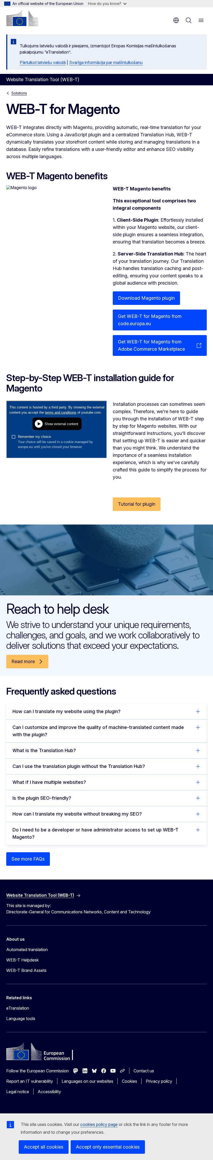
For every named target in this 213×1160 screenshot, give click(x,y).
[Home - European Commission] (22, 18)
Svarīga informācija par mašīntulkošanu (106, 62)
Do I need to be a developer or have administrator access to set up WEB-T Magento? (95, 833)
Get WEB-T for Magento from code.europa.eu (150, 319)
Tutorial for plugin (136, 504)
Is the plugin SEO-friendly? (41, 798)
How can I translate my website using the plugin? (66, 711)
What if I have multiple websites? (49, 782)
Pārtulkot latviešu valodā (43, 62)
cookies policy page (99, 1124)
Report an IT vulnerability (29, 1081)
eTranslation (17, 1008)
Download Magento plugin (146, 298)
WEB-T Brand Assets (26, 970)
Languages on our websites (87, 1081)
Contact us (144, 1070)
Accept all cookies (43, 1147)
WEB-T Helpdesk (22, 960)
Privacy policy (159, 1081)
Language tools (20, 1018)
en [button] (176, 20)
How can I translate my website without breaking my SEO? (77, 814)
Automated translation (27, 949)
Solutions (19, 93)
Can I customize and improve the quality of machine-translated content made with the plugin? (98, 731)
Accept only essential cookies (108, 1147)
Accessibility (49, 1091)
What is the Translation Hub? (44, 750)
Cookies (129, 1081)
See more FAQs (28, 859)
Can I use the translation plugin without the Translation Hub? (78, 766)
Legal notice (17, 1091)
